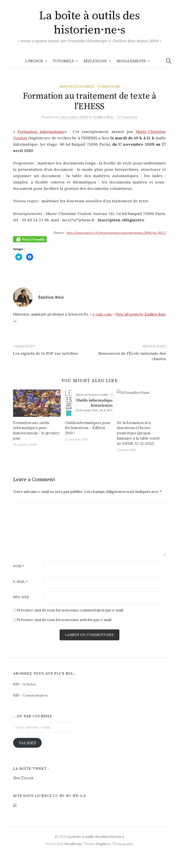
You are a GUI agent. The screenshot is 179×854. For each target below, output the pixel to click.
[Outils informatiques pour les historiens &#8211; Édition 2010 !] (89, 403)
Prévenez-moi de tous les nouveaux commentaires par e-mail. (70, 610)
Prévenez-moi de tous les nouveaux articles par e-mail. (64, 619)
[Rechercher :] (168, 61)
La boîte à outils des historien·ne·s (89, 22)
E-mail (20, 581)
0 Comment (127, 117)
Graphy (101, 844)
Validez (27, 742)
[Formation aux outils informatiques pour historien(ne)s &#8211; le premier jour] (37, 403)
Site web (21, 597)
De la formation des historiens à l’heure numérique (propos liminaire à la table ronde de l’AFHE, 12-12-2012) (138, 433)
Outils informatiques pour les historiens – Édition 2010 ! (87, 428)
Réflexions (95, 61)
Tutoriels (63, 61)
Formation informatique (41, 131)
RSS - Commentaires (30, 695)
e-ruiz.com (102, 314)
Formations (109, 86)
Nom (18, 566)
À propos (34, 61)
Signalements (131, 61)
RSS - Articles (24, 684)
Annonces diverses (76, 86)
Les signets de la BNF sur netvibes (45, 353)
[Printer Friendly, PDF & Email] (30, 239)
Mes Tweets (23, 777)
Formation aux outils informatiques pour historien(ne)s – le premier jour (36, 430)
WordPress (72, 844)
